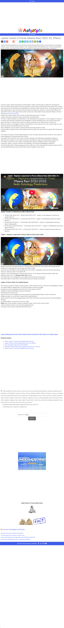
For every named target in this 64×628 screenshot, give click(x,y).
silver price (37, 400)
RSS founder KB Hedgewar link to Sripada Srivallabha (15, 539)
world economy (20, 402)
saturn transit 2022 (27, 400)
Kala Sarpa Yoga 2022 (12, 113)
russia (20, 400)
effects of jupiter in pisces (49, 393)
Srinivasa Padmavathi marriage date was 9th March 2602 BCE (18, 537)
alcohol (19, 391)
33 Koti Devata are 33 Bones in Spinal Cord (12, 535)
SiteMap (34, 543)
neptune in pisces (33, 398)
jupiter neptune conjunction (13, 398)
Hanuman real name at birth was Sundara (12, 533)
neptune (24, 398)
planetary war (48, 398)
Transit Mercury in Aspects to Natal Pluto (15, 407)
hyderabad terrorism (35, 395)
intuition (54, 395)
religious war (13, 400)
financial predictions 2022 (14, 395)
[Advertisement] (30, 14)
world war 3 (28, 402)
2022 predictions (8, 391)
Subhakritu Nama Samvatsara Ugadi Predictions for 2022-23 (20, 404)
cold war (27, 393)
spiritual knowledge (47, 400)
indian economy (46, 395)
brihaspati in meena (14, 393)
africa (15, 391)
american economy (27, 391)
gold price (26, 395)
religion (6, 400)
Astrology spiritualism (40, 391)
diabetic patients (36, 393)
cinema (22, 393)
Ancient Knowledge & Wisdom (13, 529)
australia (49, 391)
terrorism (12, 402)
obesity (41, 398)
